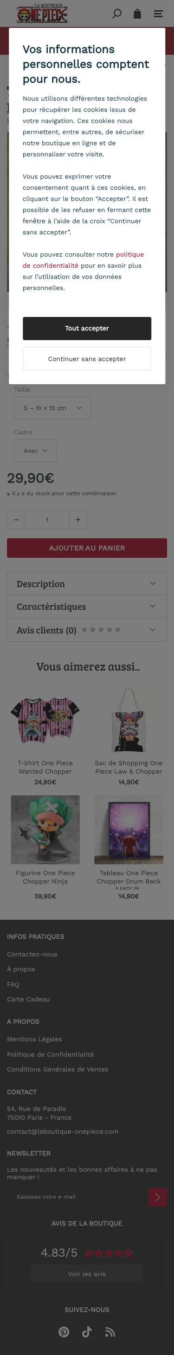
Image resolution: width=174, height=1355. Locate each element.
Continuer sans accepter (87, 359)
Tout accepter (87, 328)
